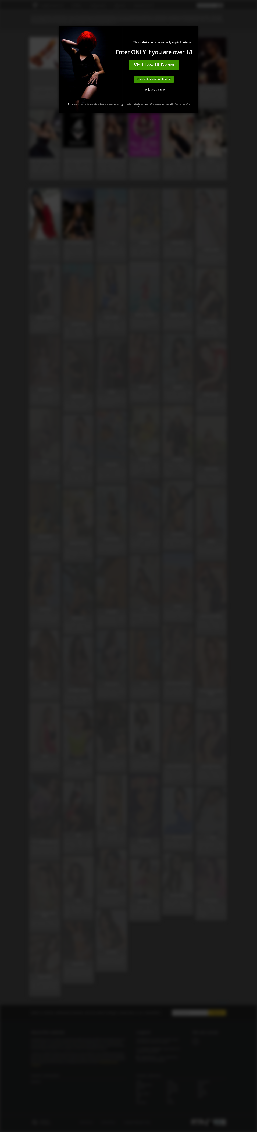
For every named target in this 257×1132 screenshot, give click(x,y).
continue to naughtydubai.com (154, 79)
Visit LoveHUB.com (154, 64)
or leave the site (155, 89)
